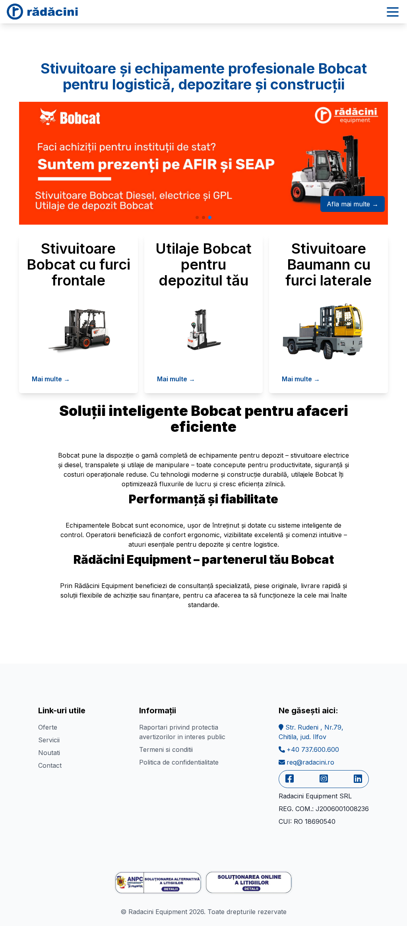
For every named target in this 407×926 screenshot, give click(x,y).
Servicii (49, 740)
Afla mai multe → (352, 204)
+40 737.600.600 (313, 749)
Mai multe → (51, 379)
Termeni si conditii (166, 749)
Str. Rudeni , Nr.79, (311, 732)
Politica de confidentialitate (179, 762)
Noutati (49, 753)
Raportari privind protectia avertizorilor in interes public (182, 732)
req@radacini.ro (310, 762)
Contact (50, 765)
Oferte (47, 727)
